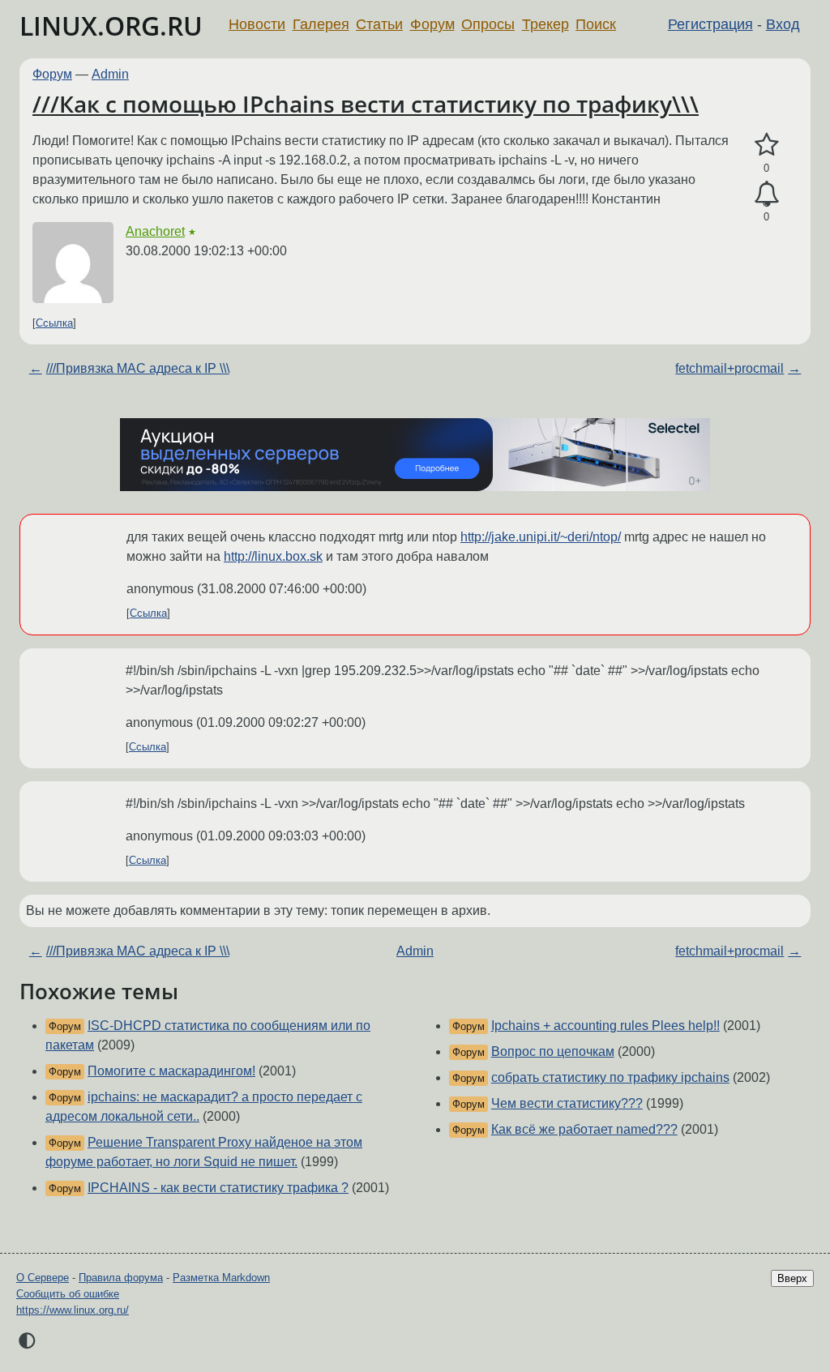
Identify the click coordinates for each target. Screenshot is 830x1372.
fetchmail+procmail (729, 368)
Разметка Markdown (221, 1278)
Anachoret (155, 231)
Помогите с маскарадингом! (171, 1071)
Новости (257, 24)
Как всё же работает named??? (584, 1129)
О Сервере (42, 1278)
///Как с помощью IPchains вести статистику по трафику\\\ (365, 103)
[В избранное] (766, 145)
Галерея (321, 24)
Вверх (792, 1278)
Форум (432, 24)
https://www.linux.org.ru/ (72, 1310)
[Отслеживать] (766, 194)
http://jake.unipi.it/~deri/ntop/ (540, 537)
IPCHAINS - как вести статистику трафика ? (218, 1188)
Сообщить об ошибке (67, 1294)
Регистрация (710, 24)
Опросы (488, 24)
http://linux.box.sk (273, 556)
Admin (110, 74)
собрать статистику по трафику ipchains (610, 1077)
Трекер (545, 24)
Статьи (379, 24)
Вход (783, 24)
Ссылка (54, 323)
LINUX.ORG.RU (111, 25)
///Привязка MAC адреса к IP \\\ (137, 368)
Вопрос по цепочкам (552, 1051)
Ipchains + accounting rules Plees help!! (605, 1025)
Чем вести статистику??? (567, 1103)
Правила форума (121, 1278)
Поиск (595, 24)
